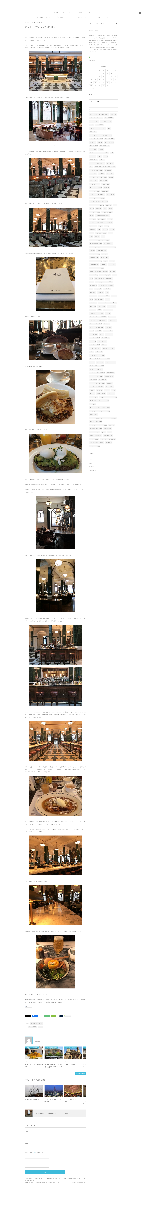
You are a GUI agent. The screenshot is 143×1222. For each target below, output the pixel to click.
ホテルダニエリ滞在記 (95, 344)
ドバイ (103, 432)
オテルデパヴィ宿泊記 (95, 191)
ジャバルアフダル (102, 341)
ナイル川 (92, 208)
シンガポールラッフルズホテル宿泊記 (107, 303)
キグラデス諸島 (110, 372)
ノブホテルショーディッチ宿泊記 (97, 355)
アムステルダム (107, 428)
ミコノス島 (111, 425)
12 (115, 76)
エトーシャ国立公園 (101, 250)
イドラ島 (106, 156)
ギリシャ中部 (100, 362)
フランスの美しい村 (104, 145)
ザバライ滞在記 (112, 264)
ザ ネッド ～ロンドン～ (41, 22)
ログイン (91, 459)
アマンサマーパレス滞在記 (96, 323)
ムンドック (106, 187)
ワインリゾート (93, 131)
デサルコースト (101, 306)
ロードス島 (100, 292)
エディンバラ (99, 351)
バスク (99, 156)
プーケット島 (93, 341)
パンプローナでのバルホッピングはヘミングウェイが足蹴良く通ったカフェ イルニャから (53, 1066)
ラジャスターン (93, 296)
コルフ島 (92, 124)
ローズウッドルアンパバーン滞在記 (104, 282)
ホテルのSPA (93, 219)
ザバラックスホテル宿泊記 (96, 428)
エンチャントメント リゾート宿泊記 (98, 320)
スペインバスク (103, 180)
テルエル (97, 236)
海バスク (110, 432)
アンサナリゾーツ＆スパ (108, 348)
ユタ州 (100, 226)
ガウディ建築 (93, 306)
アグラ (101, 334)
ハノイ (103, 236)
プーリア (108, 313)
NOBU (91, 299)
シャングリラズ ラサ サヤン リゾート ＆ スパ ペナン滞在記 (103, 418)
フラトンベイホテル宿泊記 (96, 421)
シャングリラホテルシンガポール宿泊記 (99, 271)
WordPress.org (92, 470)
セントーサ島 (98, 289)
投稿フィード (92, 463)
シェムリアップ (109, 334)
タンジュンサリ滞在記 (95, 254)
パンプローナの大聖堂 (69, 1064)
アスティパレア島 (110, 194)
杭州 (99, 229)
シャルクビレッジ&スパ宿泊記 (96, 442)
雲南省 (107, 292)
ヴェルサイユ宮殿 (108, 435)
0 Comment (27, 31)
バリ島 (113, 390)
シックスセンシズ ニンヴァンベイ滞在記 (99, 114)
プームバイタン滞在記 (95, 446)
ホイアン (92, 215)
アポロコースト (111, 316)
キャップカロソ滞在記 (95, 337)
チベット (92, 233)
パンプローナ (93, 292)
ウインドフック (102, 379)
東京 (109, 128)
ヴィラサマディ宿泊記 (107, 212)
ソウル (105, 261)
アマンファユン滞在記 (104, 296)
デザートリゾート (94, 180)
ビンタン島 (92, 250)
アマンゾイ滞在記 (94, 275)
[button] (140, 13)
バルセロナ (101, 173)
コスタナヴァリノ (109, 376)
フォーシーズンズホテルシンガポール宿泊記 (100, 407)
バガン (111, 152)
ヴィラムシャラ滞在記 (95, 212)
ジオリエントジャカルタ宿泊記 (97, 268)
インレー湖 (109, 219)
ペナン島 (101, 149)
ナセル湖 (100, 142)
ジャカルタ (99, 390)
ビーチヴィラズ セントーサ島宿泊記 (98, 316)
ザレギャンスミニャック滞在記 (97, 313)
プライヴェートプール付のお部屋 (97, 198)
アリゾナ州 (112, 271)
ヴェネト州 (105, 229)
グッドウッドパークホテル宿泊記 (97, 383)
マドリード (98, 208)
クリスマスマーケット (95, 184)
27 (91, 85)
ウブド (110, 208)
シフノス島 (108, 205)
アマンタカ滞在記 (112, 306)
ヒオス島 (107, 299)
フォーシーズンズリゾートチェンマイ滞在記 (100, 358)
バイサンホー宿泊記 (109, 142)
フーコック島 (93, 310)
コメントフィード (93, 466)
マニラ (91, 278)
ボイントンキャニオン (95, 432)
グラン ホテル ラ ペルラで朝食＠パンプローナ (34, 1065)
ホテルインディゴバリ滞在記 (96, 369)
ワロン (115, 205)
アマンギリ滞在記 (99, 299)
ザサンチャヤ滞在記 (94, 121)
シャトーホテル (93, 173)
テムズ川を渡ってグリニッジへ (32, 1099)
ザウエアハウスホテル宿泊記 (96, 170)
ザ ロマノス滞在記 (94, 439)
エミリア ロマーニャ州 (106, 121)
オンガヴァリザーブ (94, 257)
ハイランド (114, 296)
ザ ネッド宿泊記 (32, 1026)
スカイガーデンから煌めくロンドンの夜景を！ (53, 1100)
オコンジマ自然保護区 (105, 275)
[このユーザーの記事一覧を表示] (29, 1040)
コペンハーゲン (93, 285)
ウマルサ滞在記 (99, 124)
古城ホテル (106, 323)
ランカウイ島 (109, 442)
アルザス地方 (93, 404)
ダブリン (104, 344)
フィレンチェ (108, 170)
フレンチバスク (110, 173)
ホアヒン (102, 159)
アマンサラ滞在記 (108, 243)
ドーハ (91, 236)
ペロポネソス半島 (94, 159)
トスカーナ (92, 390)
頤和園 (99, 310)
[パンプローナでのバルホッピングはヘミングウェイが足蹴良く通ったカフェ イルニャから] (54, 1053)
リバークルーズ (109, 163)
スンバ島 (107, 226)
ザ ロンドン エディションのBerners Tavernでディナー (73, 1100)
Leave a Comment (37, 1031)
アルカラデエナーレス (111, 362)
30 (103, 85)
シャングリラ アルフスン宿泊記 (97, 163)
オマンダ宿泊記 (93, 379)
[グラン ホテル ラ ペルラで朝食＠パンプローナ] (34, 1053)
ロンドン (40, 1026)
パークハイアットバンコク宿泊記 (107, 439)
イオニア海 (108, 327)
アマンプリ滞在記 (94, 397)
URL (26, 1161)
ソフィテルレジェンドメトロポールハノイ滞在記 (101, 135)
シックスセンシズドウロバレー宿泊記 (98, 177)
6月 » (94, 88)
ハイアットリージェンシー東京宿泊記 (103, 278)
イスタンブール (104, 257)
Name (26, 1143)
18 (111, 79)
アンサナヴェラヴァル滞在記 (102, 215)
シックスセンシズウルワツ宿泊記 (97, 372)
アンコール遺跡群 (101, 393)
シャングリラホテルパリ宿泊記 (97, 327)
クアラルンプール (94, 414)
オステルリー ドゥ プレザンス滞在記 (108, 397)
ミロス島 (92, 351)
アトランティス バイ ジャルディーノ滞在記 (99, 240)
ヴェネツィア (93, 142)
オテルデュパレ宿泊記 (101, 233)
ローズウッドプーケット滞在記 (97, 365)
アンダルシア (105, 191)
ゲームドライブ (105, 337)
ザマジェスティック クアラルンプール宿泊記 (105, 166)
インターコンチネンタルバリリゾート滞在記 (100, 411)
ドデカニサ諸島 (101, 219)
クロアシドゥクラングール (96, 435)
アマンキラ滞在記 (109, 117)
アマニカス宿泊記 (94, 334)
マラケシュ (92, 362)
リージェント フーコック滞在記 (97, 194)
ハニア (91, 289)
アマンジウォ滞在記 (109, 138)
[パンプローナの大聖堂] (73, 1053)
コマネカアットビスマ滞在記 (96, 138)
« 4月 (90, 88)
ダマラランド (93, 229)
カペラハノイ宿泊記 (108, 330)
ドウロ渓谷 (112, 261)
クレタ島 (112, 229)
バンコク (115, 275)
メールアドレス (29, 1152)
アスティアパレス (110, 386)
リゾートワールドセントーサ (96, 117)
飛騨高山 (111, 177)
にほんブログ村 (92, 60)
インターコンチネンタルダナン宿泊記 (98, 425)
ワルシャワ (107, 390)
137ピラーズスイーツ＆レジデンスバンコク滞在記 (101, 222)
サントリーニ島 (105, 184)
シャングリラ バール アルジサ (96, 386)
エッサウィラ (93, 156)
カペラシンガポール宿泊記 (96, 243)
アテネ (105, 208)
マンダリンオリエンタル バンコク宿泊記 (99, 152)
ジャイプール (113, 114)
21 (95, 82)
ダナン (91, 166)
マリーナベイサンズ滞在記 (96, 187)
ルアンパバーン (93, 303)
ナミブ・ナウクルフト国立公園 (97, 205)
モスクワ (92, 330)
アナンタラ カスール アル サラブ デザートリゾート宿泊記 (103, 247)
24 (107, 82)
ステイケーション (112, 320)
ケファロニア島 (111, 393)
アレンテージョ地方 (94, 264)
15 (99, 79)
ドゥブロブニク (107, 289)
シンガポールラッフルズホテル (106, 285)
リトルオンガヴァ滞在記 (95, 348)
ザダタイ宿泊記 (93, 149)
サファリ (111, 233)
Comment (27, 1131)
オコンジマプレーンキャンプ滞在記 (98, 128)
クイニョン (104, 254)
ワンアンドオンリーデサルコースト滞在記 (99, 400)
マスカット (92, 393)
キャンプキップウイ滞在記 (96, 261)
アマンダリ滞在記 (94, 145)
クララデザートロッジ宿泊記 (96, 376)
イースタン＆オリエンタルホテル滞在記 (99, 201)
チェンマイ (109, 383)
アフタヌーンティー (108, 310)
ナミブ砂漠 (98, 330)
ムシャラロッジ (93, 226)
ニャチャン (103, 264)
